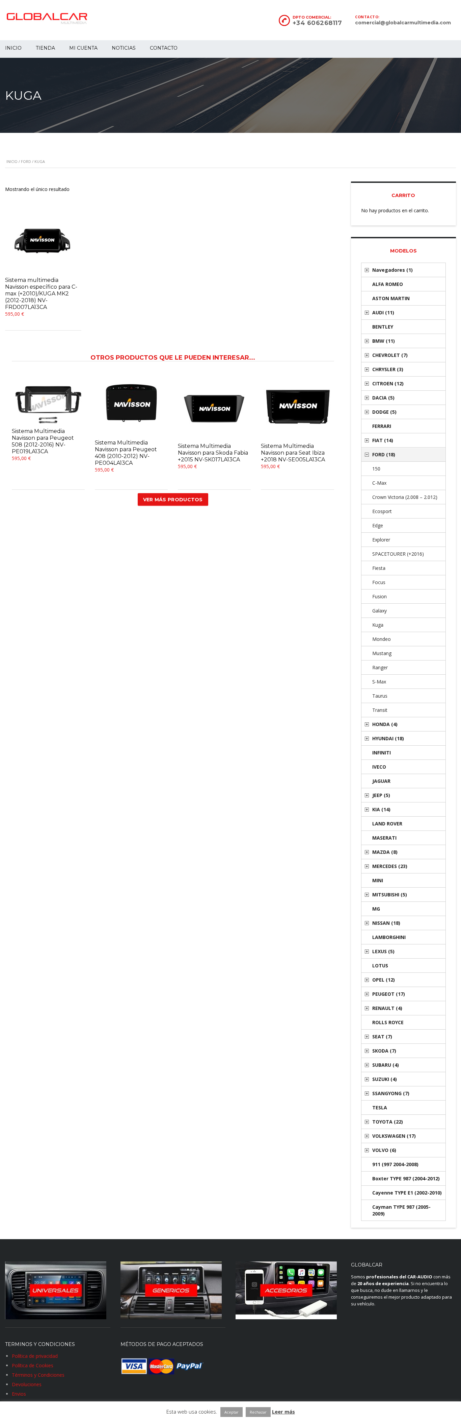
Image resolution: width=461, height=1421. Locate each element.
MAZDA (385, 852)
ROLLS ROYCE (388, 1022)
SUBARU (385, 1065)
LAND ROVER (387, 823)
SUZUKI (384, 1079)
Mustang (381, 653)
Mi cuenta (83, 48)
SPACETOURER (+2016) (398, 554)
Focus (378, 582)
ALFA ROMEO (387, 284)
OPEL (383, 980)
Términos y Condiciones (38, 1375)
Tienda (45, 48)
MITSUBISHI (389, 894)
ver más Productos (173, 500)
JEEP (381, 795)
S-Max (379, 681)
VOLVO (384, 1150)
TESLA (379, 1107)
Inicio (12, 161)
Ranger (380, 667)
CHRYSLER (387, 369)
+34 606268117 (317, 23)
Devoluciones (27, 1384)
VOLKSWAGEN (394, 1136)
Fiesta (378, 568)
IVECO (379, 767)
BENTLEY (382, 326)
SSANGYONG (390, 1093)
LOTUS (380, 965)
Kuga (377, 625)
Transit (379, 710)
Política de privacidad (35, 1356)
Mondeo (381, 639)
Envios (19, 1394)
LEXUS (383, 951)
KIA (381, 809)
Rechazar (258, 1412)
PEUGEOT (388, 994)
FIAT (382, 440)
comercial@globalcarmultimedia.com (403, 23)
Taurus (379, 696)
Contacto (164, 48)
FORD (26, 161)
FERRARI (381, 426)
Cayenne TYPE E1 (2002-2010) (407, 1192)
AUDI (383, 312)
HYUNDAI (388, 738)
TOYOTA (387, 1121)
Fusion (379, 596)
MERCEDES (389, 866)
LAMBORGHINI (389, 937)
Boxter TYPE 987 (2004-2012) (406, 1178)
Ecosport (382, 511)
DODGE (384, 412)
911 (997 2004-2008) (395, 1164)
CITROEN (388, 383)
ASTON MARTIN (391, 298)
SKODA (384, 1050)
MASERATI (384, 838)
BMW (383, 341)
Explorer (381, 539)
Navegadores (392, 270)
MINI (377, 880)
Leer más (283, 1411)
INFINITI (381, 752)
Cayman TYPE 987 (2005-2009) (401, 1210)
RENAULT (387, 1008)
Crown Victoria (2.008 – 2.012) (404, 497)
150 (376, 468)
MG (376, 909)
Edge (377, 525)
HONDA (385, 724)
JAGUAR (381, 781)
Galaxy (379, 610)
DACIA (383, 397)
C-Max (379, 483)
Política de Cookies (32, 1365)
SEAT (382, 1036)
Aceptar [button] (231, 1412)
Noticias (124, 48)
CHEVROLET (390, 355)
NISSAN (386, 923)
